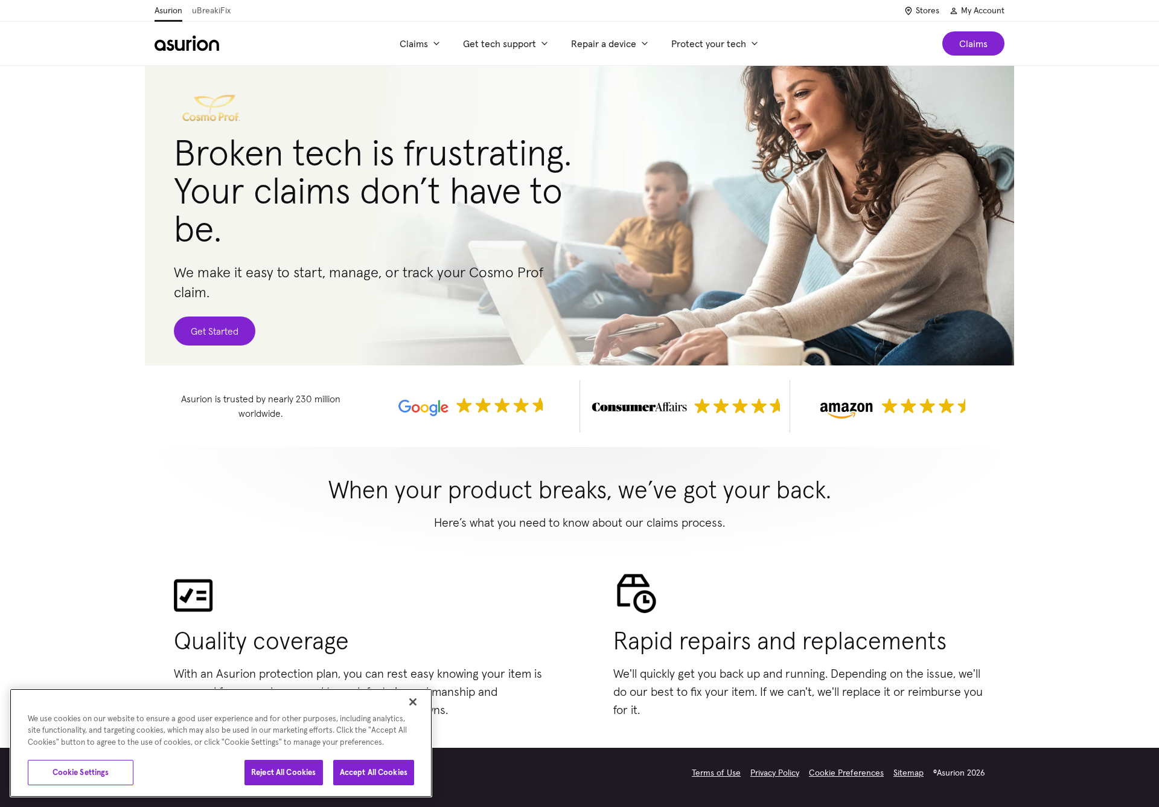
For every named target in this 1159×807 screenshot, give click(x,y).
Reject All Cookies (283, 772)
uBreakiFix (211, 10)
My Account (982, 10)
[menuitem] (421, 43)
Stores (927, 10)
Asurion (168, 10)
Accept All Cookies (373, 772)
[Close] (413, 702)
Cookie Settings (81, 772)
